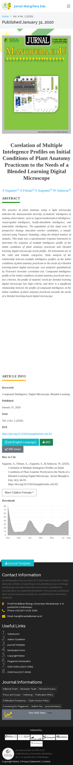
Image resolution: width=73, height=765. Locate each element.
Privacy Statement (30, 761)
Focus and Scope (12, 694)
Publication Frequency (14, 700)
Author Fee (37, 706)
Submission (13, 633)
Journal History (53, 706)
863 (47, 442)
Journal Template (19, 563)
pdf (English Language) (21, 442)
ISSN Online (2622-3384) (20, 666)
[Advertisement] (36, 337)
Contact (46, 761)
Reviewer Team (28, 688)
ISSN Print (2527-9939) (19, 672)
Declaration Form (16, 650)
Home (5, 16)
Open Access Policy (39, 700)
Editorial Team (10, 688)
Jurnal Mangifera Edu (29, 6)
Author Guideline (16, 639)
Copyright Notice (16, 655)
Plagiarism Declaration (19, 661)
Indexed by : (36, 730)
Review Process (47, 688)
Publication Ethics (44, 694)
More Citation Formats (18, 492)
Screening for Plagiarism (16, 706)
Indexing (27, 694)
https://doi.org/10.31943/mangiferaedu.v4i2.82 (27, 433)
